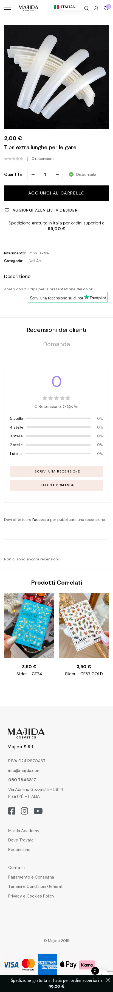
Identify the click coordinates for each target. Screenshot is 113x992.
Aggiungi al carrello (56, 193)
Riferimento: (15, 253)
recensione (43, 158)
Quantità (13, 174)
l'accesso (40, 519)
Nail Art (35, 260)
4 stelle (16, 427)
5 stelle (16, 418)
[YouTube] (38, 810)
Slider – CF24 (29, 674)
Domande (56, 344)
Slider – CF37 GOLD (84, 674)
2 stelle (16, 444)
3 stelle (16, 436)
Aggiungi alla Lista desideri (46, 210)
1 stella (16, 453)
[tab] (56, 330)
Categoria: (13, 260)
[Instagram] (24, 810)
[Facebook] (12, 810)
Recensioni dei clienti (56, 330)
